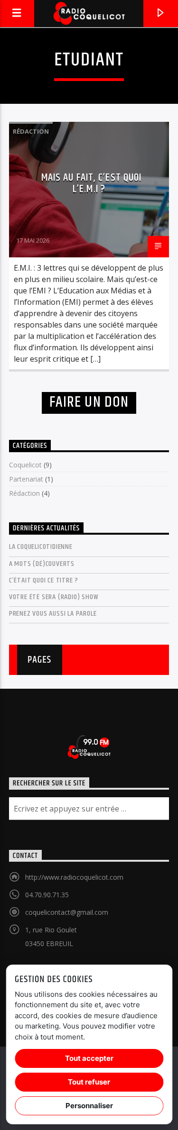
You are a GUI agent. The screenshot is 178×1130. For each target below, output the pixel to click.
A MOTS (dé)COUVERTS (42, 563)
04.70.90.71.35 (47, 894)
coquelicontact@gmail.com (66, 912)
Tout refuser (89, 1081)
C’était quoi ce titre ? (43, 580)
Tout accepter (89, 1058)
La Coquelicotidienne (41, 546)
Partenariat (26, 478)
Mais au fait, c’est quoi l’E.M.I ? (91, 183)
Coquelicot (25, 464)
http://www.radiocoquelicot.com (74, 877)
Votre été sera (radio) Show (54, 596)
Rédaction (31, 131)
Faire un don (89, 402)
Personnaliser (89, 1105)
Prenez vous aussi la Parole (53, 613)
